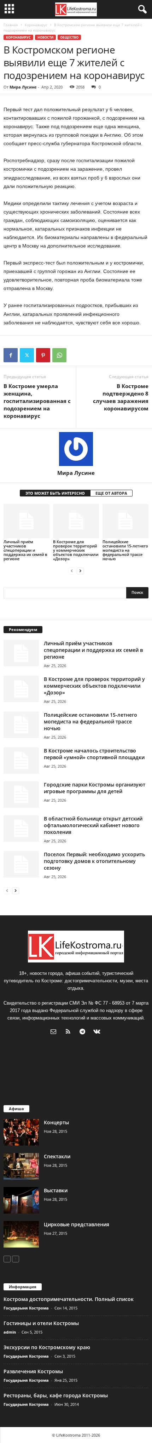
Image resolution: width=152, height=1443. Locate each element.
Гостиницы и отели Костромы (41, 1323)
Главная (11, 24)
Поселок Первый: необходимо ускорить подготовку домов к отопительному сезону (94, 861)
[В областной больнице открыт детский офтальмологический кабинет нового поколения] (21, 828)
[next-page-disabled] (15, 1258)
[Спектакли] (21, 1166)
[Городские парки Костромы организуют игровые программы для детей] (21, 794)
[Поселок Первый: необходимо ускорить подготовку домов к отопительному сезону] (21, 864)
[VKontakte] (97, 1032)
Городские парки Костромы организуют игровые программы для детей (94, 788)
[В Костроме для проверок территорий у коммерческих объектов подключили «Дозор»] (76, 521)
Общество (69, 37)
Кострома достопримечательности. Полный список (69, 1299)
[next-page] (80, 570)
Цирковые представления (76, 1224)
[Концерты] (21, 1132)
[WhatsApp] (59, 355)
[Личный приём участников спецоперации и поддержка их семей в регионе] (26, 521)
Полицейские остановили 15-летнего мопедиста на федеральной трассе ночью (125, 550)
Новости (45, 37)
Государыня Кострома (26, 1308)
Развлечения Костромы (33, 1371)
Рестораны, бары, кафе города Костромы (56, 1395)
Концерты (56, 1122)
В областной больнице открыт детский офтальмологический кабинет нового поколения (93, 825)
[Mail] (55, 1032)
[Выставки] (21, 1200)
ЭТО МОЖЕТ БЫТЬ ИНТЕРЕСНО (55, 493)
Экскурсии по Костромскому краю (47, 1347)
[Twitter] (27, 355)
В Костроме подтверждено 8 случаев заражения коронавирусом (120, 397)
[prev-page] (71, 570)
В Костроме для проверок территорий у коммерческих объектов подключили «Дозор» (75, 550)
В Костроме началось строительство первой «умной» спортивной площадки (94, 754)
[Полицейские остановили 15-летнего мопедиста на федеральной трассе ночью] (125, 521)
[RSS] (69, 1032)
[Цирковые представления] (21, 1234)
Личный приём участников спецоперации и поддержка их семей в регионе (25, 550)
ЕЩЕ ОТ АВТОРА (111, 493)
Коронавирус (36, 24)
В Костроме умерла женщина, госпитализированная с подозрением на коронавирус (37, 400)
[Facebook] (11, 355)
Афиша (16, 1108)
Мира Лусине (23, 87)
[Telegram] (84, 1032)
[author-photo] (76, 449)
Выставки (56, 1190)
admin (10, 1332)
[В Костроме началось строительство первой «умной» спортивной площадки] (21, 760)
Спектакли (57, 1156)
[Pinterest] (43, 355)
